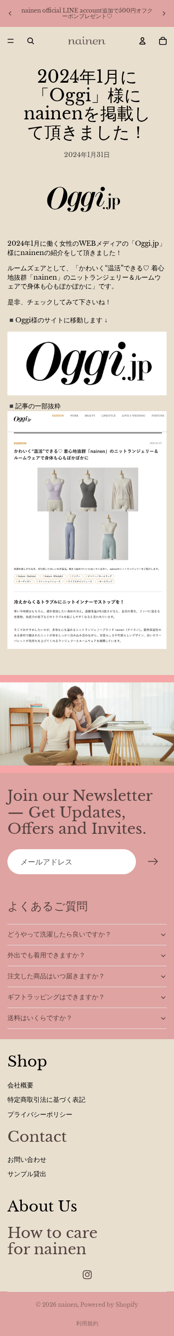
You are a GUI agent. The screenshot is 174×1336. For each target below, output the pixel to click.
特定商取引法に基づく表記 (46, 1099)
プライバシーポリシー (39, 1114)
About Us (42, 1206)
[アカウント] (142, 41)
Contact (37, 1136)
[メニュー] (10, 41)
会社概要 (20, 1085)
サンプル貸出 (26, 1174)
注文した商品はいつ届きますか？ (56, 976)
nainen (67, 1304)
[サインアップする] (153, 861)
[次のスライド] (164, 13)
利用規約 (87, 1323)
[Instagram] (87, 1274)
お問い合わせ (26, 1159)
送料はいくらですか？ (39, 1018)
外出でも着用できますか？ (46, 955)
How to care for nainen (52, 1241)
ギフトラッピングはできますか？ (56, 997)
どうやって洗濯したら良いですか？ (59, 934)
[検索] (30, 41)
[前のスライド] (10, 13)
